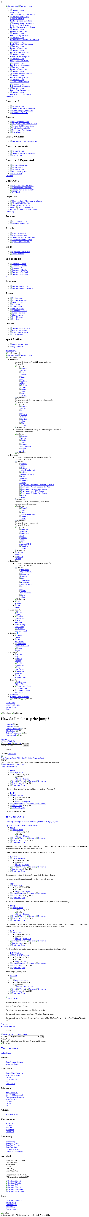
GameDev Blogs (12, 1147)
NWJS (22, 167)
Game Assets (10, 1141)
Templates (21, 313)
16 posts (26, 779)
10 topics (18, 779)
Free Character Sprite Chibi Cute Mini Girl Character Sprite (22, 758)
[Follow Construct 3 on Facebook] (19, 272)
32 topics (18, 801)
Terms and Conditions (14, 1200)
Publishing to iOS (23, 128)
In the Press (10, 1130)
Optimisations (26, 130)
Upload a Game (23, 242)
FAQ (18, 192)
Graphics (20, 309)
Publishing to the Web (29, 124)
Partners (8, 1101)
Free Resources (26, 188)
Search (8, 709)
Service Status (11, 1209)
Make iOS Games (37, 491)
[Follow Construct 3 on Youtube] (18, 266)
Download (24, 165)
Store (7, 276)
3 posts (24, 961)
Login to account (23, 697)
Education (9, 176)
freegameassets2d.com (9, 766)
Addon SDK (23, 113)
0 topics (18, 961)
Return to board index (19, 1034)
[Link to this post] (16, 783)
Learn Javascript (11, 1099)
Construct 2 (25, 523)
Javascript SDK (22, 171)
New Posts (20, 254)
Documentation (11, 1079)
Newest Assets (24, 328)
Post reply (4, 739)
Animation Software (13, 1064)
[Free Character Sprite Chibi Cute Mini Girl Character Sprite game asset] (2, 756)
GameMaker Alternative (14, 1073)
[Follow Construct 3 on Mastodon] (19, 274)
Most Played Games (27, 238)
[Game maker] (20, 355)
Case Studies (10, 1084)
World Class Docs (24, 203)
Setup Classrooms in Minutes (31, 201)
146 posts (26, 891)
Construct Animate (33, 400)
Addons (20, 298)
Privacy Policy (11, 1203)
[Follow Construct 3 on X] (16, 268)
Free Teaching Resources (15, 1097)
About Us (9, 1123)
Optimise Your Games (38, 493)
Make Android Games (38, 489)
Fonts (17, 304)
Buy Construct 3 (21, 286)
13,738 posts (28, 987)
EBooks (19, 302)
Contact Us (14, 695)
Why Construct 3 (12, 1093)
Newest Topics (24, 223)
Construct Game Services (37, 430)
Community (10, 212)
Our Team (9, 1125)
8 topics (18, 865)
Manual (21, 106)
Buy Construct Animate (24, 288)
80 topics (18, 939)
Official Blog (25, 252)
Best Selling (22, 330)
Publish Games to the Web (40, 487)
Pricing (8, 1077)
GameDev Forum (12, 1143)
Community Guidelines (14, 1151)
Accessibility (10, 1207)
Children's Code (11, 1205)
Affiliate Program (12, 1114)
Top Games (21, 233)
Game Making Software (14, 1062)
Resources (9, 96)
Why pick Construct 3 (25, 186)
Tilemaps (18, 317)
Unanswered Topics (13, 705)
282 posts (26, 801)
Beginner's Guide (22, 122)
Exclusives (19, 335)
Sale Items (19, 347)
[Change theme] (21, 699)
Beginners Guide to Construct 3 (42, 485)
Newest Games (21, 235)
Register (9, 351)
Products (9, 8)
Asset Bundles (22, 344)
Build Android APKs (26, 126)
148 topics (18, 987)
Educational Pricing (22, 205)
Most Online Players (24, 240)
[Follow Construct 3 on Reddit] (18, 264)
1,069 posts (27, 939)
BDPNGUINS (13, 998)
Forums (13, 633)
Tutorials (18, 155)
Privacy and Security (26, 190)
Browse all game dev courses (26, 141)
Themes (20, 315)
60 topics (18, 891)
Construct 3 (32, 362)
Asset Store (14, 610)
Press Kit (9, 1128)
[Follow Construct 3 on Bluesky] (18, 270)
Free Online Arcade (13, 1149)
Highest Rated (22, 332)
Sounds (24, 311)
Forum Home (22, 221)
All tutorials (19, 132)
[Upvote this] (17, 781)
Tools (17, 319)
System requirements (27, 108)
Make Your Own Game (14, 1075)
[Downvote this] (36, 781)
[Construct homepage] (20, 6)
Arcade (13, 652)
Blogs (12, 680)
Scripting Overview (25, 111)
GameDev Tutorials (13, 1145)
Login (14, 351)
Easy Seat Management (14, 1095)
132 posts (25, 865)
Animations (22, 300)
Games (19, 307)
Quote (22, 785)
